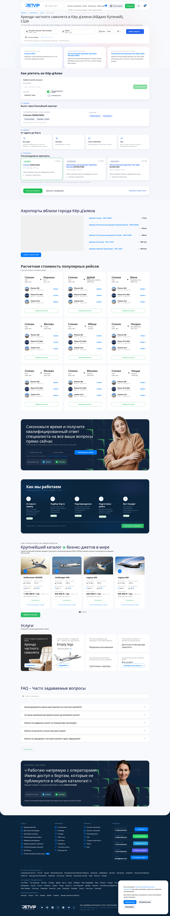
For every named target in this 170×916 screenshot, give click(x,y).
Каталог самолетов (74, 6)
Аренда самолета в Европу (70, 895)
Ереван (42, 895)
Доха (59, 888)
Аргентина (60, 876)
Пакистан (24, 876)
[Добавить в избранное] (50, 582)
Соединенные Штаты (28, 873)
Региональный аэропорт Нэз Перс (125, 165)
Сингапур (98, 888)
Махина (103, 883)
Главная (23, 13)
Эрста (64, 883)
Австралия (120, 873)
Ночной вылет (56, 95)
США (41, 13)
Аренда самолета (30, 827)
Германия (51, 876)
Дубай (58, 883)
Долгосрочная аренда (31, 830)
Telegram (48, 462)
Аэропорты (33, 13)
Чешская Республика (141, 873)
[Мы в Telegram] (68, 907)
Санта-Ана (89, 888)
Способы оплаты (64, 847)
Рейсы (89, 844)
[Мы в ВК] (42, 907)
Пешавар (74, 888)
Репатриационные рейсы (33, 837)
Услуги (84, 6)
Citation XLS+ (35, 301)
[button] (105, 31)
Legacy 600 (123, 577)
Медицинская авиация (32, 840)
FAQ (88, 837)
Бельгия (97, 876)
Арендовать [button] (35, 600)
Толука (61, 885)
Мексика (69, 876)
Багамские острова (80, 876)
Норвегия (129, 873)
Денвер (88, 885)
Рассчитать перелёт (33, 191)
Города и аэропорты (94, 840)
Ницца (30, 895)
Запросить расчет (41, 311)
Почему (58, 161)
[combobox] (54, 6)
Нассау (33, 885)
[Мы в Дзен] (63, 907)
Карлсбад (65, 888)
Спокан (26, 165)
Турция (46, 873)
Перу (90, 876)
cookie (137, 887)
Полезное (87, 823)
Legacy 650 (91, 577)
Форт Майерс (25, 888)
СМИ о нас (61, 837)
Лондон (110, 883)
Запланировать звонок (85, 452)
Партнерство (62, 850)
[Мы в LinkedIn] (74, 907)
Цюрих (54, 885)
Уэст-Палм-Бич (78, 885)
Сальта (81, 888)
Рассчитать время (140, 87)
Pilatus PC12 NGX (37, 295)
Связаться (130, 6)
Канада (104, 876)
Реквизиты (61, 844)
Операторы (92, 6)
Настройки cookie (85, 910)
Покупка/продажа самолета (33, 847)
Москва (44, 883)
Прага (70, 883)
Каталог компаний (93, 830)
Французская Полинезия (37, 876)
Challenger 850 (62, 577)
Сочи (36, 895)
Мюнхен (95, 885)
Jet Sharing (27, 850)
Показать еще (28, 749)
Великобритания (57, 873)
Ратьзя (39, 885)
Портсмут (35, 888)
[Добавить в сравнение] (50, 587)
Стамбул (51, 883)
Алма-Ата (52, 888)
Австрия (112, 873)
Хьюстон (68, 885)
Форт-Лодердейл (87, 883)
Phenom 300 (35, 288)
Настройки (129, 907)
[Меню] (138, 6)
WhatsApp (62, 462)
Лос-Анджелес (35, 883)
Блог (88, 847)
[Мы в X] (58, 907)
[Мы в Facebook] (52, 907)
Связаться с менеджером (55, 191)
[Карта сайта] (93, 909)
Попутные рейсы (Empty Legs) (36, 854)
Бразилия (94, 873)
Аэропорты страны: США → (138, 191)
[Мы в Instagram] (47, 907)
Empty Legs (102, 6)
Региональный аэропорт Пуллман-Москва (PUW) (82, 55)
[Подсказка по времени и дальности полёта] (24, 588)
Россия (39, 873)
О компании (62, 827)
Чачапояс (47, 885)
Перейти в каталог (30, 615)
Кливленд (44, 888)
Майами (77, 883)
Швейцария (103, 873)
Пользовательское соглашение (109, 907)
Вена (96, 883)
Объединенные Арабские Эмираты (76, 873)
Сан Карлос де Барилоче (108, 885)
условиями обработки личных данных (57, 456)
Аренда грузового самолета (33, 844)
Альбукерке (25, 885)
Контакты (61, 840)
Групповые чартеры (31, 834)
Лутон (117, 883)
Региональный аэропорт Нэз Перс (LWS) (127, 54)
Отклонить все (144, 902)
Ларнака (24, 895)
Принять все (130, 902)
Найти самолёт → (135, 31)
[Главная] (32, 6)
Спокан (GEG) (29, 54)
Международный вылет (57, 91)
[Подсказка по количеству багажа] (38, 588)
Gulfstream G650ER (32, 577)
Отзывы (60, 834)
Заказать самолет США (31, 255)
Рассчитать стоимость (132, 526)
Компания (58, 823)
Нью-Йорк (24, 883)
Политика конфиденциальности (89, 907)
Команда (61, 830)
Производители (92, 834)
